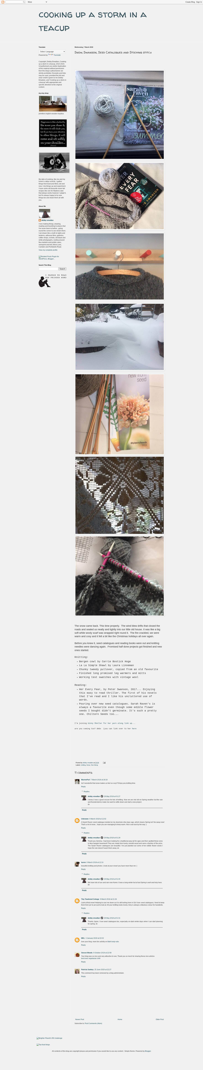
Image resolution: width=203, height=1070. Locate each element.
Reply (83, 787)
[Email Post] (104, 762)
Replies (86, 792)
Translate (57, 55)
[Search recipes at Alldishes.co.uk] (43, 1045)
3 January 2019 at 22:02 (95, 938)
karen (83, 862)
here (134, 729)
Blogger (148, 1051)
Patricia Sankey (87, 970)
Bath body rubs (113, 942)
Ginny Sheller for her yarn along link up (110, 723)
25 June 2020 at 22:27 (102, 970)
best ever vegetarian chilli (90, 958)
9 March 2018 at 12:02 (97, 819)
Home (120, 1019)
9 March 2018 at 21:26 (108, 899)
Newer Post (79, 1019)
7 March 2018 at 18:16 (99, 780)
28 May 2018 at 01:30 (112, 879)
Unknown (85, 819)
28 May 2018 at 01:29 (112, 838)
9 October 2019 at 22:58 (102, 953)
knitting (83, 765)
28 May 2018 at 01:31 (112, 918)
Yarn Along (94, 765)
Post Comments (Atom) (93, 1023)
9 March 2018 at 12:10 (95, 862)
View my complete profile (48, 250)
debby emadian (94, 796)
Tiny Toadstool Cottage (90, 899)
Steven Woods (87, 953)
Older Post (160, 1019)
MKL (83, 938)
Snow (88, 765)
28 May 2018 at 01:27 (112, 796)
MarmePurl (85, 780)
